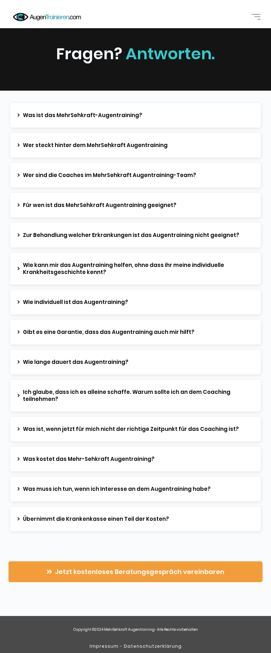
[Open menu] (256, 17)
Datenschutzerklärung (153, 646)
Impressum (104, 646)
